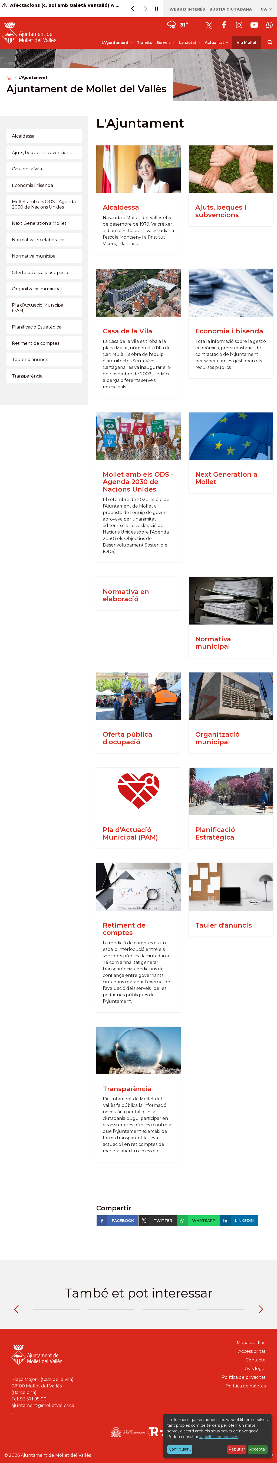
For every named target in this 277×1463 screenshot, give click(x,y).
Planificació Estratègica (215, 833)
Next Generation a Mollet (226, 478)
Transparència (127, 1089)
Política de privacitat (244, 1377)
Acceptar (257, 1449)
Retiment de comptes (124, 929)
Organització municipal (217, 738)
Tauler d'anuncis (223, 925)
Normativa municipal (213, 643)
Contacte (256, 1360)
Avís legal (255, 1368)
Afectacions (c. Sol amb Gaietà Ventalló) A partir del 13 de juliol (65, 5)
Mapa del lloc (251, 1342)
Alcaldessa (121, 207)
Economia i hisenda (229, 331)
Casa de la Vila (127, 331)
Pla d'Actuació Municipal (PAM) (130, 833)
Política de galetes (246, 1386)
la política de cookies (218, 1436)
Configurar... (180, 1449)
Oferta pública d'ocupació (127, 738)
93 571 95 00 (33, 1399)
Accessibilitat (252, 1351)
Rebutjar (237, 1449)
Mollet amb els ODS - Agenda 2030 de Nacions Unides (138, 481)
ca (265, 9)
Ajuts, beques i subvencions (220, 211)
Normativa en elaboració (126, 595)
